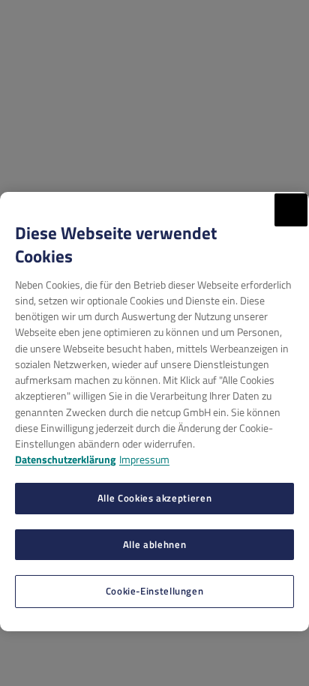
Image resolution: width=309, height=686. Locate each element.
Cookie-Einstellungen (155, 590)
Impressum (144, 459)
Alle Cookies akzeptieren (155, 497)
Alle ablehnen (154, 544)
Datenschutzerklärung (65, 459)
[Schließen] (291, 209)
